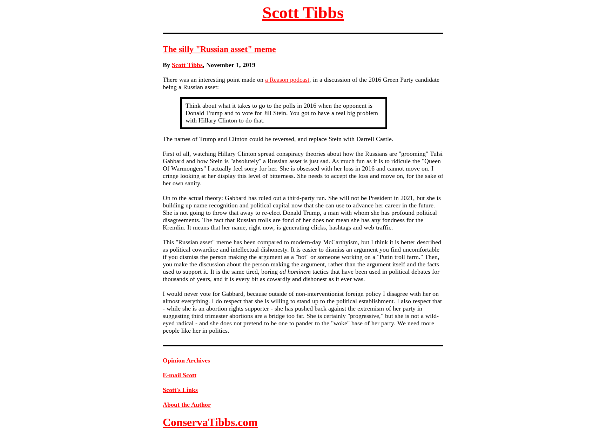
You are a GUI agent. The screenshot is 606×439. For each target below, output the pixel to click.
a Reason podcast (287, 79)
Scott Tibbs (303, 12)
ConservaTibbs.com (210, 422)
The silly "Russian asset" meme (219, 49)
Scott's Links (180, 389)
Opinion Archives (186, 360)
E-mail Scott (179, 375)
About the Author (187, 404)
